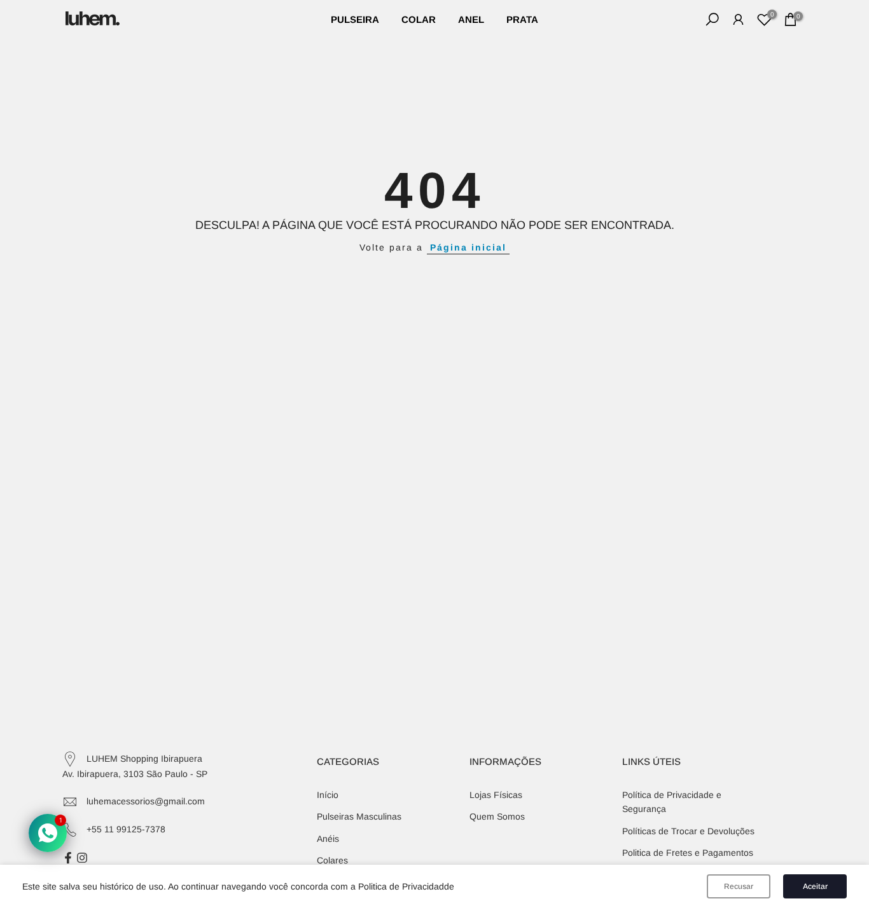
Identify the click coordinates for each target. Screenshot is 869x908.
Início (327, 795)
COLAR (418, 19)
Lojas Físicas (495, 795)
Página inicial (468, 247)
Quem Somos (497, 816)
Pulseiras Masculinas (359, 816)
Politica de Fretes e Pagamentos (687, 853)
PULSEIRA (355, 19)
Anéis (328, 839)
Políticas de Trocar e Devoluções (688, 831)
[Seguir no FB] (68, 857)
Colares (332, 860)
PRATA (522, 19)
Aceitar (815, 886)
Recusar (738, 886)
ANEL (471, 19)
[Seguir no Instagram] (82, 857)
